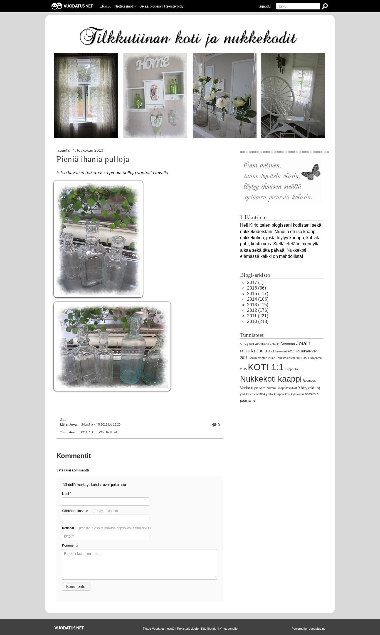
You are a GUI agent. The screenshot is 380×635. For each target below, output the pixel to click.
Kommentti (70, 545)
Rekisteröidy (173, 6)
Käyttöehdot (209, 628)
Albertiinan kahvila (267, 344)
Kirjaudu (264, 6)
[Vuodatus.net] (69, 628)
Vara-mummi (267, 388)
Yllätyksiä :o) (309, 388)
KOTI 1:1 (87, 432)
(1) (255, 282)
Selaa (150, 6)
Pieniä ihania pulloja (92, 159)
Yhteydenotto (229, 628)
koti (287, 394)
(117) (257, 293)
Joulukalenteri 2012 (262, 358)
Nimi (66, 493)
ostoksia (312, 394)
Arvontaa (287, 344)
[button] (135, 6)
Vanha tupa (108, 432)
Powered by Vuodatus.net (309, 628)
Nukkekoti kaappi (271, 378)
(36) (256, 288)
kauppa (279, 394)
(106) (257, 299)
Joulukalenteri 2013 (289, 358)
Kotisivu (106, 528)
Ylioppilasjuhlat (287, 388)
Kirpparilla (291, 369)
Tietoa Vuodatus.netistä (158, 628)
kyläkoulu (297, 394)
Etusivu (105, 6)
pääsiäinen (248, 400)
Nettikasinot (123, 6)
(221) (257, 315)
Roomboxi (309, 380)
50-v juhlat (247, 344)
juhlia (269, 394)
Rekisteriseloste (188, 628)
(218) (257, 321)
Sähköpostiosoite (90, 511)
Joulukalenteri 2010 (281, 351)
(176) (257, 310)
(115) (257, 304)
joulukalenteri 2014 (252, 394)
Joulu (261, 351)
